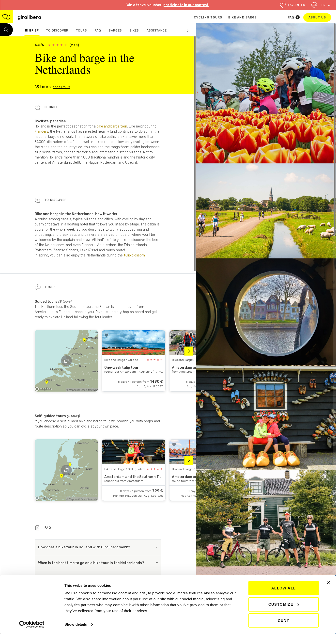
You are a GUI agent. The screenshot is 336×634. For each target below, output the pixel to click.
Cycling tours (208, 17)
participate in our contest (186, 5)
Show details (75, 624)
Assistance (157, 30)
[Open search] (6, 29)
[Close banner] (328, 583)
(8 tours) (64, 302)
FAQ (291, 17)
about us (319, 17)
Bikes (134, 30)
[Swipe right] (188, 29)
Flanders (41, 131)
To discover (57, 30)
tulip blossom (134, 255)
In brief (32, 30)
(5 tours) (73, 416)
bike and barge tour (112, 126)
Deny (284, 620)
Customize (280, 604)
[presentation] (190, 351)
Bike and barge (242, 17)
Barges (115, 30)
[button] (292, 5)
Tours (81, 30)
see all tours (61, 87)
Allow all (283, 588)
